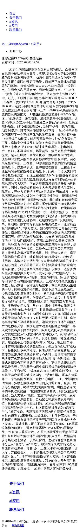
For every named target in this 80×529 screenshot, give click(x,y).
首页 (12, 13)
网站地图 (18, 525)
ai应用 (13, 25)
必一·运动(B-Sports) (15, 44)
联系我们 (15, 29)
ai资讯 (13, 21)
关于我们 (15, 17)
